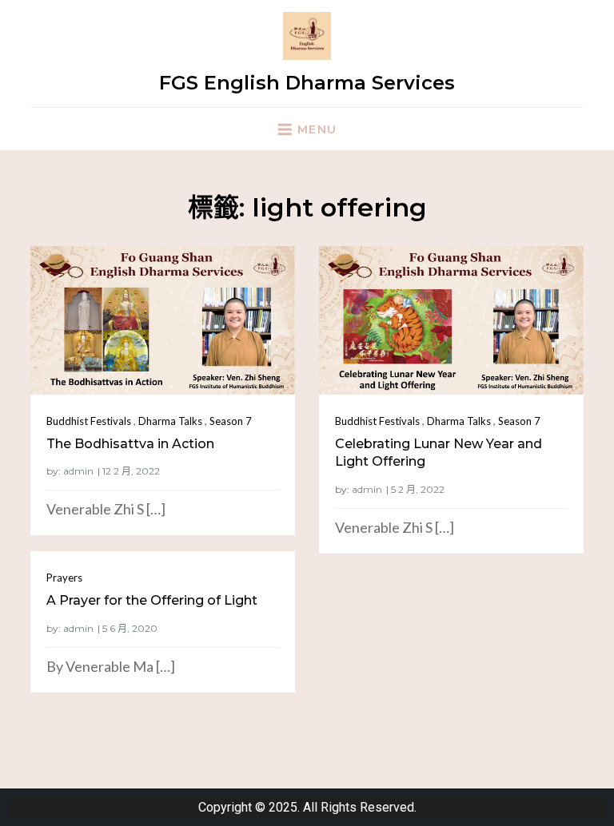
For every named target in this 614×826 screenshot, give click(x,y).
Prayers (64, 577)
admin (78, 471)
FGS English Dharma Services (307, 82)
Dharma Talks (170, 421)
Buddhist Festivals (88, 421)
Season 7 (230, 421)
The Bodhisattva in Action (130, 443)
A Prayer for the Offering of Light (151, 600)
